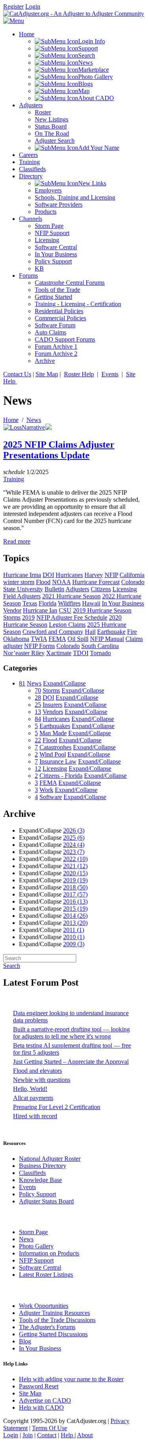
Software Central (40, 1267)
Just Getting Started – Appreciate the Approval (71, 1061)
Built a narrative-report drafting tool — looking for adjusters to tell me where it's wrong (71, 1033)
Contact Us (17, 374)
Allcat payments (33, 1098)
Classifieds (32, 1172)
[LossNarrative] (24, 427)
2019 (75, 880)
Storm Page (33, 1232)
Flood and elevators (37, 1070)
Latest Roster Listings (46, 1274)
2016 (75, 901)
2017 (75, 894)
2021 (75, 866)
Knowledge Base (40, 1180)
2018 (75, 887)
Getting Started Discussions (53, 1334)
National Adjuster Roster (50, 1158)
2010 (73, 937)
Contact (46, 1435)
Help (68, 1435)
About (85, 1435)
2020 (75, 873)
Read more (16, 541)
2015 (75, 908)
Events (109, 374)
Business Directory (42, 1165)
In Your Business (40, 1348)
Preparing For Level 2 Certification (56, 1107)
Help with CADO (41, 1407)
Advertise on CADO (45, 1400)
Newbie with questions (41, 1079)
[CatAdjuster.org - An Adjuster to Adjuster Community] (73, 13)
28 (38, 697)
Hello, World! (30, 1088)
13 (38, 711)
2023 (73, 851)
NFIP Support (36, 1260)
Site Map (47, 374)
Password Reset (38, 1386)
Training (13, 479)
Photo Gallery (36, 1246)
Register (13, 6)
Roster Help (79, 374)
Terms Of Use (49, 1428)
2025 (73, 837)
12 (38, 768)
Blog (25, 1341)
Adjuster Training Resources (54, 1312)
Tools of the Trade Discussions (57, 1320)
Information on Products (49, 1253)
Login (32, 6)
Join (27, 1435)
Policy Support (37, 1194)
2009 (73, 944)
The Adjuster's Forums (47, 1327)
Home (11, 420)
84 (38, 718)
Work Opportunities (43, 1305)
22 (38, 740)
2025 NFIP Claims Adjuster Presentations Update (58, 449)
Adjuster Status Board (46, 1201)
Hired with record (35, 1116)
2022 (75, 858)
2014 (75, 915)
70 (38, 690)
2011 (73, 929)
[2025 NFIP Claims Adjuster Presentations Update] (48, 427)
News (33, 420)
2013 (75, 922)
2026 (73, 830)
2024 (73, 844)
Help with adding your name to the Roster (71, 1379)
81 (22, 683)
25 (38, 704)
